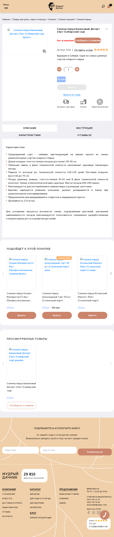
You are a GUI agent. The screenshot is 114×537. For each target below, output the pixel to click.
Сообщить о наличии (88, 40)
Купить (21, 315)
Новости (7, 498)
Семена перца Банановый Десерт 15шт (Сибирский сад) (21, 387)
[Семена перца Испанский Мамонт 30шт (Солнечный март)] (92, 272)
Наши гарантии (10, 507)
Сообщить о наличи (22, 405)
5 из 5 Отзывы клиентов (98, 524)
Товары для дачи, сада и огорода (29, 19)
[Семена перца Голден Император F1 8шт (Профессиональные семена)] (21, 272)
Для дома (35, 494)
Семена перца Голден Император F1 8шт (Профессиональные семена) (19, 297)
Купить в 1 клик (71, 94)
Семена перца (84, 19)
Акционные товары (69, 494)
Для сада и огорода (40, 498)
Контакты (7, 516)
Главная (6, 19)
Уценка (62, 503)
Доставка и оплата (12, 503)
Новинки (63, 498)
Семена (52, 19)
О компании (8, 494)
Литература (35, 507)
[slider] (101, 49)
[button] (111, 273)
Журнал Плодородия (40, 518)
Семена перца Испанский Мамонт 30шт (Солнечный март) (92, 297)
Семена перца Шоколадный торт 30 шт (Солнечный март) (56, 297)
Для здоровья (37, 503)
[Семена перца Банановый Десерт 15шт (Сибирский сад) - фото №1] (27, 40)
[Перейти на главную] (56, 6)
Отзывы (6, 512)
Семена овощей (66, 19)
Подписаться (95, 451)
